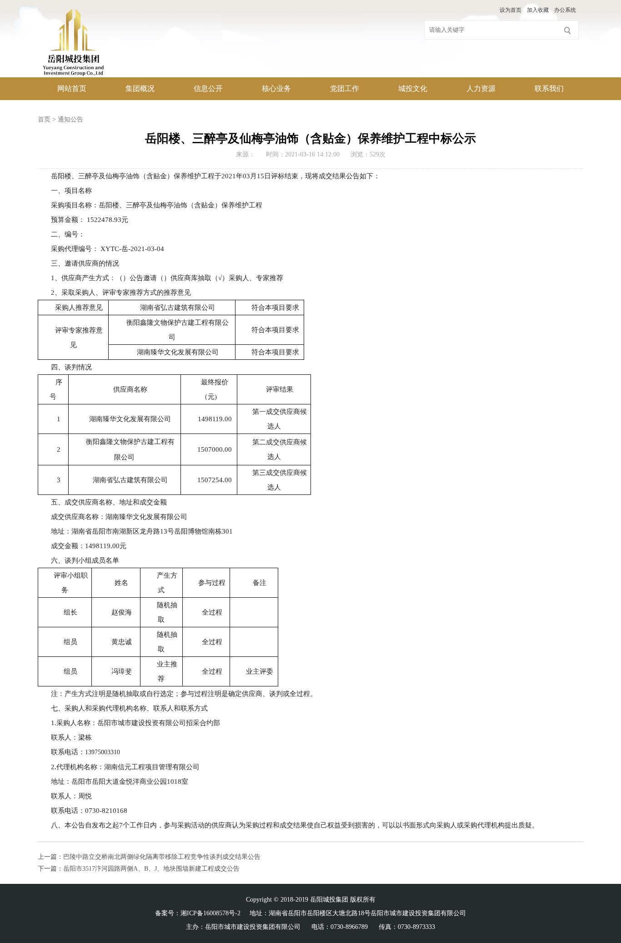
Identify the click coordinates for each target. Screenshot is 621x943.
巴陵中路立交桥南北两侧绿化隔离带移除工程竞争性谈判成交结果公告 (161, 856)
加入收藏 (538, 10)
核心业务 (276, 88)
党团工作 (344, 88)
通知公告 (70, 119)
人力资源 (481, 88)
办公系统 (565, 10)
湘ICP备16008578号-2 (210, 913)
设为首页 (510, 10)
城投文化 (412, 88)
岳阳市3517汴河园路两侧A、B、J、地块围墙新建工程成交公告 (151, 868)
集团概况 (140, 88)
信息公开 (208, 88)
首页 (44, 119)
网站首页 (71, 88)
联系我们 (549, 88)
